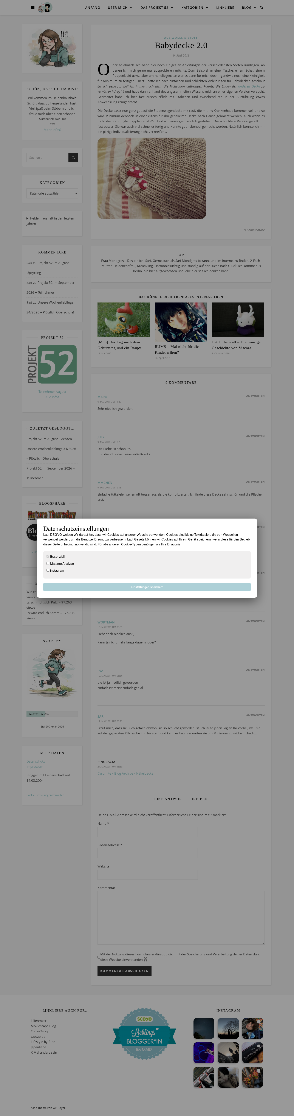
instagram (56, 570)
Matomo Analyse (61, 563)
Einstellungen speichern (147, 587)
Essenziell (57, 556)
